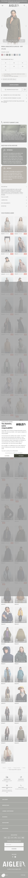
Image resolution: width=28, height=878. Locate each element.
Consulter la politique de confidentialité (10, 450)
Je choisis (7, 455)
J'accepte (21, 455)
